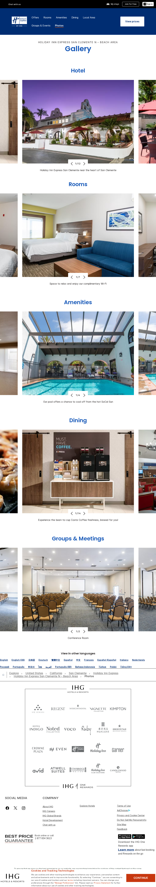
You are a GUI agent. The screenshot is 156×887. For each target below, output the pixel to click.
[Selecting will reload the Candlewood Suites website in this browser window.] (118, 769)
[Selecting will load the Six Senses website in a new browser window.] (38, 708)
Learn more (126, 849)
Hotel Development (53, 820)
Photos (59, 25)
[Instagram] (24, 808)
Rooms (47, 17)
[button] (148, 4)
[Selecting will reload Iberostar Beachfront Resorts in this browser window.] (119, 728)
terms (70, 879)
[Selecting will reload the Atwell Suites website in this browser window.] (58, 769)
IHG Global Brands (52, 815)
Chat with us (49, 824)
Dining (74, 17)
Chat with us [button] (14, 4)
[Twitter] (15, 808)
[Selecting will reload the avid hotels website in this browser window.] (38, 769)
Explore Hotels (87, 805)
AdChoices (122, 810)
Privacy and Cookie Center (131, 815)
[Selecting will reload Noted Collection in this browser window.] (53, 728)
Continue (141, 878)
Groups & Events (41, 25)
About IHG (48, 806)
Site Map (121, 824)
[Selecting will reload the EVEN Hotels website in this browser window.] (58, 749)
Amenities (61, 17)
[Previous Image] (72, 163)
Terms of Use (124, 805)
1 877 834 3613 (43, 838)
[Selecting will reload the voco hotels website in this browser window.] (69, 728)
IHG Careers (49, 811)
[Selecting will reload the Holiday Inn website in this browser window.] (98, 749)
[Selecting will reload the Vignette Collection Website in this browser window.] (98, 708)
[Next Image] (84, 163)
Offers (35, 17)
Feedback (122, 829)
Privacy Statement (102, 882)
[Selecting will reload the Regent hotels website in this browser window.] (58, 708)
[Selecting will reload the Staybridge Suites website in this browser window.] (78, 769)
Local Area (89, 17)
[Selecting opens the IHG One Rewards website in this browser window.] (78, 786)
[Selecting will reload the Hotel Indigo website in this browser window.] (36, 728)
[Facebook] (8, 808)
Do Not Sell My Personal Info (131, 820)
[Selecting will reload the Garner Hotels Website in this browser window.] (118, 749)
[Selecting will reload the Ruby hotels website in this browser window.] (86, 728)
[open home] (4, 675)
